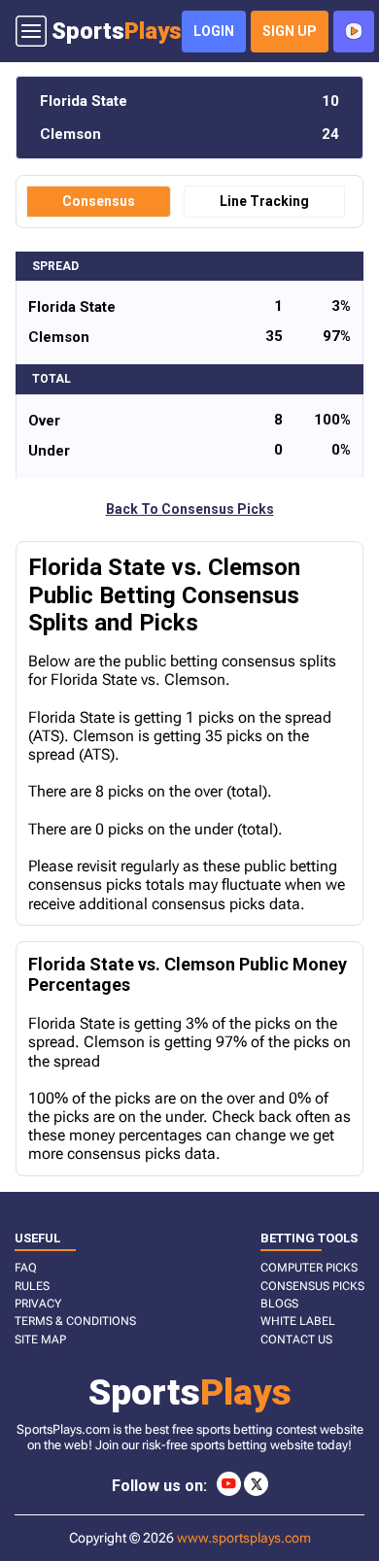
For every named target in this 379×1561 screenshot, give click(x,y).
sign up (289, 31)
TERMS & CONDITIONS (75, 1321)
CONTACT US (296, 1339)
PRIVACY (38, 1303)
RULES (32, 1286)
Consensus (98, 201)
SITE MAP (40, 1339)
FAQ (26, 1267)
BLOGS (279, 1303)
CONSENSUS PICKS (312, 1286)
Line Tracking (264, 201)
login (213, 31)
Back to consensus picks (190, 509)
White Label (297, 1321)
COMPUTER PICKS (309, 1267)
